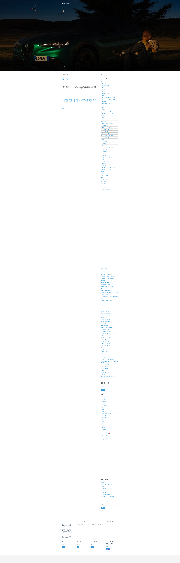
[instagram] (117, 2)
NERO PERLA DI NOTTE (105, 163)
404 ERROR (103, 482)
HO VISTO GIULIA (104, 323)
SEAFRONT (103, 91)
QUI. (102, 81)
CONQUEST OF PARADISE (106, 103)
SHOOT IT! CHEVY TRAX (105, 494)
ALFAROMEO (104, 401)
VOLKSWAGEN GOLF (105, 294)
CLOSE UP (103, 171)
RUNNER (103, 280)
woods (95, 107)
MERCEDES (104, 441)
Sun (68, 107)
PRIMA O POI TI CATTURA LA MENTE (108, 167)
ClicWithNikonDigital (77, 98)
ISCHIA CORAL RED (105, 260)
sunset (74, 107)
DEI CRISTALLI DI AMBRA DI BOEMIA (108, 97)
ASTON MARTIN (105, 405)
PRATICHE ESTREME (105, 341)
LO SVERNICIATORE (105, 129)
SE (101, 105)
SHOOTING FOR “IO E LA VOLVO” (107, 496)
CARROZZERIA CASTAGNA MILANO (108, 413)
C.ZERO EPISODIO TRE (105, 345)
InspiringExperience (77, 100)
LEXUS (103, 437)
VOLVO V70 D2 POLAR (105, 319)
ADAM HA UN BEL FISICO (106, 337)
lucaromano (93, 100)
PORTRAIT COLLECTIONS (90, 560)
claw (71, 98)
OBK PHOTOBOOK (105, 311)
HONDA (103, 427)
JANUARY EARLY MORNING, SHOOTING (108, 376)
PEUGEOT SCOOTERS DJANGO (107, 252)
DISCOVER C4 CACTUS (105, 274)
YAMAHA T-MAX (104, 258)
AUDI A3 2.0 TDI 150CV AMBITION (107, 303)
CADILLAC (104, 411)
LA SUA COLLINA (104, 149)
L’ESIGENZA (103, 143)
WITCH (93, 107)
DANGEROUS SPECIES (105, 343)
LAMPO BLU (103, 181)
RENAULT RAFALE (104, 83)
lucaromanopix (65, 101)
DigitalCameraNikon (90, 98)
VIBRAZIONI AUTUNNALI (106, 85)
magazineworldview (80, 102)
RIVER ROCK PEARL (105, 93)
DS (102, 423)
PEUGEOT (104, 449)
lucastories (70, 101)
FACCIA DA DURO (104, 325)
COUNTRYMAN (104, 351)
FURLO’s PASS (104, 179)
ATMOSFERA (103, 165)
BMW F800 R (103, 248)
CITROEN (104, 417)
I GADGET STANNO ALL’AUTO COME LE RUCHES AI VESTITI (108, 301)
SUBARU (103, 463)
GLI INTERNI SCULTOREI (106, 111)
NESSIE (102, 335)
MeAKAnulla (89, 102)
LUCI (102, 177)
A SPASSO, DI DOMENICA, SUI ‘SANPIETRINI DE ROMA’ (109, 362)
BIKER (102, 207)
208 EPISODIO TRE (105, 339)
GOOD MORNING (104, 357)
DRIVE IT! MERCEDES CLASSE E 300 (108, 484)
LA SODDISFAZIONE (105, 137)
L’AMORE (103, 139)
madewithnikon (73, 102)
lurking (81, 101)
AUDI (103, 407)
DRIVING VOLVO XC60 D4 (106, 284)
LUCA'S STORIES (104, 397)
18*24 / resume (80, 524)
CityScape (64, 98)
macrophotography (65, 102)
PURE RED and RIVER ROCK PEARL (108, 99)
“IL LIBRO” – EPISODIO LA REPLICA (107, 123)
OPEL (103, 447)
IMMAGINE (104, 429)
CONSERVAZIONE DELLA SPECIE (107, 327)
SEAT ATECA (103, 203)
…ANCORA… (103, 109)
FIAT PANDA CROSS (105, 266)
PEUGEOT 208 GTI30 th (105, 254)
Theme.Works (95, 558)
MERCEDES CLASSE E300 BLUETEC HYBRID (109, 296)
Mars (85, 102)
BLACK (102, 355)
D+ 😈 (108, 549)
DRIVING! (103, 486)
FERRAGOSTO (104, 193)
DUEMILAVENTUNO (105, 125)
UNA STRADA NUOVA (105, 329)
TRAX (102, 288)
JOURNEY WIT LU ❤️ (106, 433)
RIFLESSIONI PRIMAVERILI (106, 331)
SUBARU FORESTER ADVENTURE (107, 272)
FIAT (103, 425)
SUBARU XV (103, 213)
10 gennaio (103, 378)
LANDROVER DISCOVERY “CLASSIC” (108, 264)
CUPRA (103, 419)
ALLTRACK (103, 209)
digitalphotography (73, 99)
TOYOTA (103, 467)
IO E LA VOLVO (104, 490)
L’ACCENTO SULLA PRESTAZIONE (107, 278)
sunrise (71, 107)
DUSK (102, 353)
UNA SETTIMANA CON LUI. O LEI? (107, 333)
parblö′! (66, 79)
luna (78, 101)
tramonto (81, 107)
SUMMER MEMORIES (105, 307)
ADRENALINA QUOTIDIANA (106, 169)
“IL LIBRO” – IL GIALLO (105, 127)
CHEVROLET (104, 415)
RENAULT (104, 455)
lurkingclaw (85, 101)
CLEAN (102, 185)
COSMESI (103, 305)
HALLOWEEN (103, 107)
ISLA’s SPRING (104, 173)
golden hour (91, 99)
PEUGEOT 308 (104, 256)
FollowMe (87, 99)
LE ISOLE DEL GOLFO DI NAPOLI (107, 276)
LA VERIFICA (103, 155)
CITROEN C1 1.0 (104, 317)
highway (63, 100)
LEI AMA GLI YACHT (105, 364)
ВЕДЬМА (63, 108)
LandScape (88, 100)
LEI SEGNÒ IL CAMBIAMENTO (107, 147)
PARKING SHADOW (105, 349)
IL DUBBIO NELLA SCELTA (106, 189)
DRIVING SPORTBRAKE (105, 282)
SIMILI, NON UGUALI (105, 121)
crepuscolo (83, 98)
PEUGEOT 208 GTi (104, 215)
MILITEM (103, 443)
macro (90, 101)
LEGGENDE (103, 159)
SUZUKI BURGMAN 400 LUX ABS (107, 262)
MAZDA (103, 439)
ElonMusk (79, 99)
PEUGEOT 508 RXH (105, 270)
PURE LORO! (103, 183)
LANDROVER (104, 435)
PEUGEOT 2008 (104, 244)
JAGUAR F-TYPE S (104, 268)
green (96, 99)
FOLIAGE (103, 87)
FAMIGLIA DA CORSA (105, 372)
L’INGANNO (103, 101)
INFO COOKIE (103, 488)
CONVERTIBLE (104, 197)
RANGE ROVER (105, 453)
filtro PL (83, 99)
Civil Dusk (68, 98)
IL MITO (102, 119)
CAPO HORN (103, 153)
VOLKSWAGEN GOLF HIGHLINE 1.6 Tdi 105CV (109, 292)
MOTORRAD (103, 195)
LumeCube (75, 101)
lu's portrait (65, 3)
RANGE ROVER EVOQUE (106, 217)
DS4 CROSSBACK (104, 199)
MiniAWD (93, 102)
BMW (102, 223)
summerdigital (65, 107)
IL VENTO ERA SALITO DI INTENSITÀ (108, 157)
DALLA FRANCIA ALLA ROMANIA (107, 113)
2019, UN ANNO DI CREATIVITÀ (107, 135)
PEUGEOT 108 (104, 219)
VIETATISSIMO (104, 187)
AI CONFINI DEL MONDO (106, 313)
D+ (63, 547)
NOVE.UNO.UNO (104, 131)
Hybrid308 (67, 100)
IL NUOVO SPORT (104, 145)
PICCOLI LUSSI (104, 370)
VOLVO (103, 471)
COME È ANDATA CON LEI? (106, 290)
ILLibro (71, 100)
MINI (103, 445)
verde (85, 107)
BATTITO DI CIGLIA (104, 89)
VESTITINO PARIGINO (105, 133)
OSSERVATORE (104, 151)
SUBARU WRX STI (104, 250)
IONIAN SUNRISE (104, 191)
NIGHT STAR (103, 347)
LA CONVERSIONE (104, 366)
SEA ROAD (103, 374)
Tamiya (77, 107)
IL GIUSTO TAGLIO (104, 175)
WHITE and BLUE (104, 368)
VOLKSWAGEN (105, 469)
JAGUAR (103, 431)
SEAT (103, 459)
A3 (101, 298)
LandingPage (83, 100)
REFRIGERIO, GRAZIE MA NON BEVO (108, 359)
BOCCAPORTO (104, 205)
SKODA (103, 461)
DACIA (103, 421)
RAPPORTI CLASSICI (105, 161)
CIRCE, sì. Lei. (103, 117)
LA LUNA (103, 95)
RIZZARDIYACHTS (105, 457)
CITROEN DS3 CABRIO (105, 321)
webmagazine (88, 107)
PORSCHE (104, 451)
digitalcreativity (65, 99)
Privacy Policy (103, 492)
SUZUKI (103, 465)
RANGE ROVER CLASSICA (106, 211)
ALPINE (103, 403)
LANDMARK (103, 201)
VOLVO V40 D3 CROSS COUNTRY (107, 309)
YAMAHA (103, 473)
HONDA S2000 (104, 141)
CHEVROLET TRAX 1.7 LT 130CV (107, 286)
